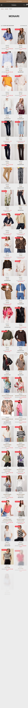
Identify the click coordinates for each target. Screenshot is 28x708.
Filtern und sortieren (8, 25)
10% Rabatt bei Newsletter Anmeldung (14, 1)
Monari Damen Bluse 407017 (20, 420)
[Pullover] (7, 533)
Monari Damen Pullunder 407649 (7, 520)
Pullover (7, 544)
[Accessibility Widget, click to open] (25, 354)
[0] (26, 5)
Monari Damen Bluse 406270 (7, 420)
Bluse (7, 47)
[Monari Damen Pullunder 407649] (7, 508)
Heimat (2, 8)
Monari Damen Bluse (7, 395)
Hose (7, 139)
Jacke (7, 232)
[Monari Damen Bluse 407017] (20, 408)
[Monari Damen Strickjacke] (20, 508)
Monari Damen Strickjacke (21, 520)
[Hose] (7, 129)
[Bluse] (7, 36)
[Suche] (24, 5)
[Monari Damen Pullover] (7, 434)
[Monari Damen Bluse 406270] (7, 408)
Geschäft (6, 8)
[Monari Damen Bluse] (7, 385)
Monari (7, 45)
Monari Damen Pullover (7, 445)
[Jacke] (7, 221)
